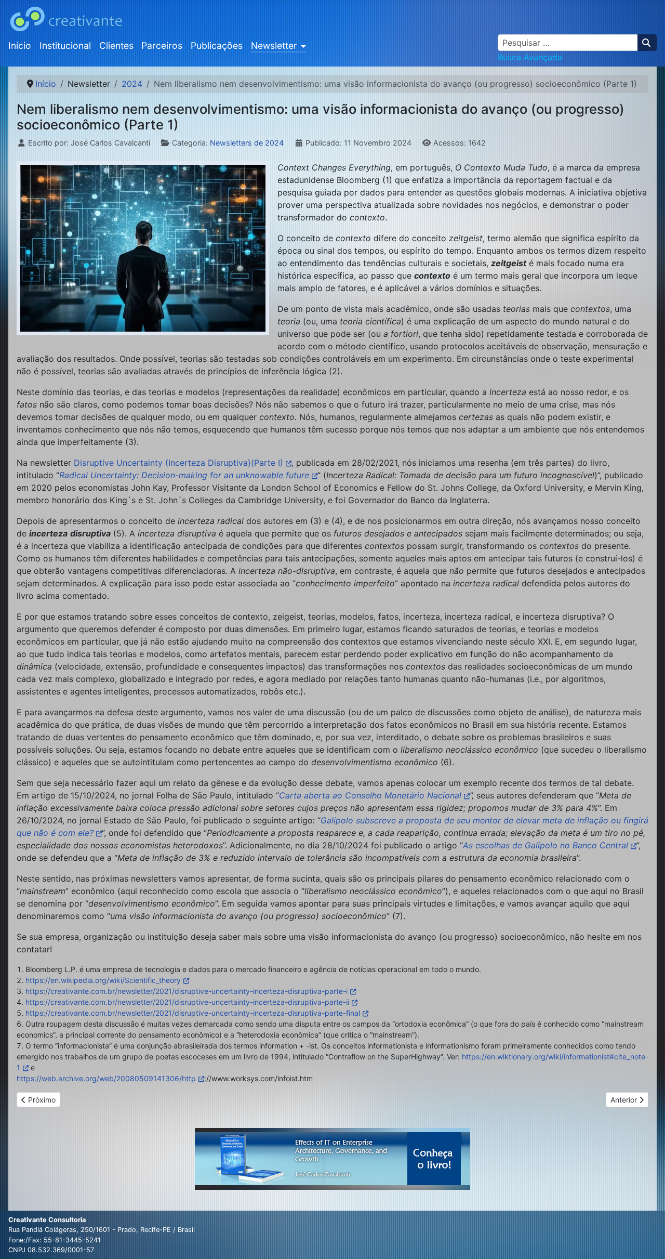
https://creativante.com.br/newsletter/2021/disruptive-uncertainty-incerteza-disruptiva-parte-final (192, 1012)
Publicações (217, 45)
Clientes (116, 45)
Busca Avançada (530, 57)
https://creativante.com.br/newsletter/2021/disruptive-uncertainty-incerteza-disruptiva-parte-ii (187, 1002)
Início (19, 45)
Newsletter (274, 45)
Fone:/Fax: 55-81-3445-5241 (54, 1240)
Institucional (65, 45)
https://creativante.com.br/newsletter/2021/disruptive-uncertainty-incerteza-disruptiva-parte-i (186, 991)
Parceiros (161, 45)
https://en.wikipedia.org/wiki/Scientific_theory (103, 980)
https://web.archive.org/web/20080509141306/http (106, 1078)
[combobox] (568, 42)
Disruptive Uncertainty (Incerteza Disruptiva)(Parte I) (178, 462)
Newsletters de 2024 (247, 142)
